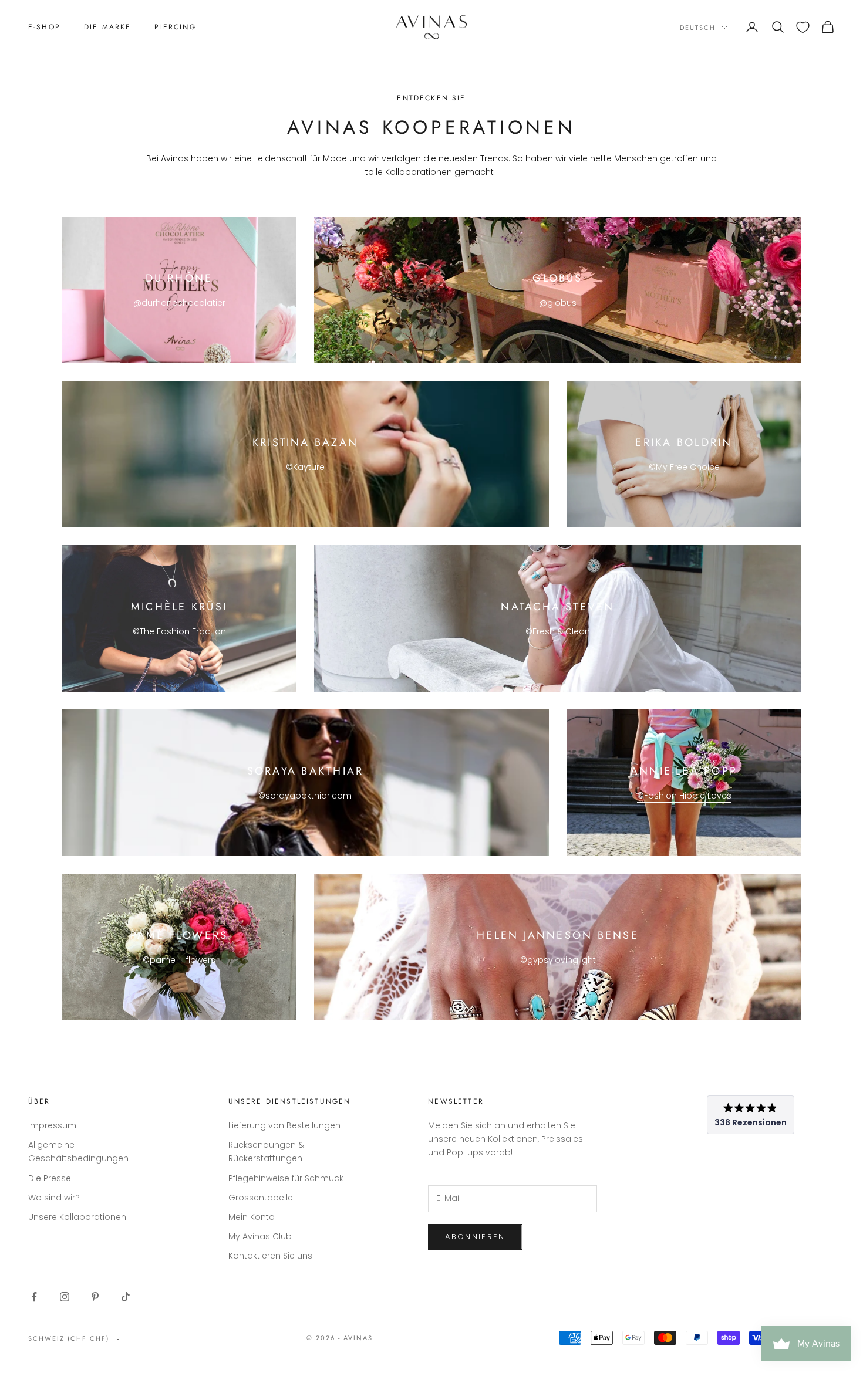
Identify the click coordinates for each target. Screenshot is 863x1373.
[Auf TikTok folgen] (126, 1297)
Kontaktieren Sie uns (270, 1256)
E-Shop (44, 27)
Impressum (52, 1125)
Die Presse (49, 1178)
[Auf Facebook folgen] (34, 1297)
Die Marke (107, 27)
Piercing (174, 27)
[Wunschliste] (803, 27)
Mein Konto (251, 1217)
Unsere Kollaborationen (77, 1217)
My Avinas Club (260, 1236)
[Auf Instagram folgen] (64, 1297)
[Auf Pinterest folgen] (95, 1297)
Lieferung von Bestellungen (284, 1125)
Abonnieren (475, 1236)
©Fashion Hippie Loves (684, 796)
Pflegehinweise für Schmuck (285, 1178)
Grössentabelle (260, 1197)
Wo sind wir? (54, 1197)
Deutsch (698, 27)
